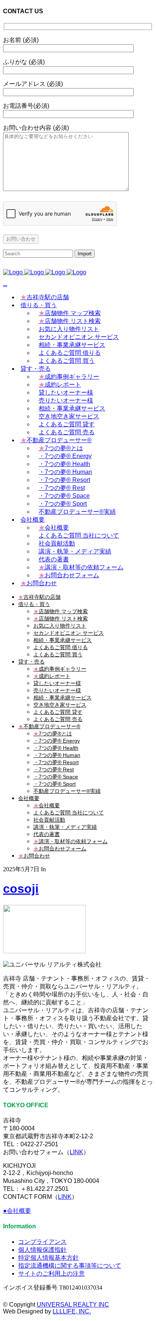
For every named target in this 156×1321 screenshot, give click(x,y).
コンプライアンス (42, 1242)
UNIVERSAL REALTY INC (73, 1304)
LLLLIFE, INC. (72, 1311)
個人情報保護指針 (42, 1249)
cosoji (21, 888)
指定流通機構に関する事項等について (69, 1265)
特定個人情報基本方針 (48, 1257)
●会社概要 (17, 1211)
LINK (76, 1152)
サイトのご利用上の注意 (51, 1273)
